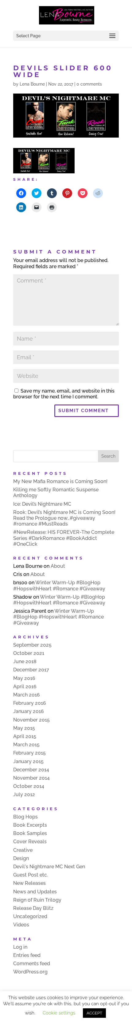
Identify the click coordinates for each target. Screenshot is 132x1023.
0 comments (89, 84)
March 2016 (26, 695)
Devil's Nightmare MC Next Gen (49, 867)
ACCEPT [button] (94, 1013)
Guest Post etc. (30, 875)
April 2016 (25, 686)
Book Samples (30, 833)
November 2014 (31, 778)
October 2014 (28, 786)
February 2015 (29, 753)
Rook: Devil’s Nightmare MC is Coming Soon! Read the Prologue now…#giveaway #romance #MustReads (64, 518)
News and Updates (35, 892)
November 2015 (31, 720)
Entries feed (27, 955)
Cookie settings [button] (59, 1013)
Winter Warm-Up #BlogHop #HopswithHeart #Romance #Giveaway (59, 585)
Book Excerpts (30, 825)
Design (21, 858)
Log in (20, 947)
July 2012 (24, 794)
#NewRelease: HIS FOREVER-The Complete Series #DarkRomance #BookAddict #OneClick (63, 538)
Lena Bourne (32, 84)
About (58, 566)
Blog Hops (25, 817)
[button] (44, 160)
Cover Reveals (30, 841)
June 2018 (25, 661)
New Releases (29, 883)
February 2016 (29, 703)
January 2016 (28, 711)
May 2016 (24, 678)
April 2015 (24, 736)
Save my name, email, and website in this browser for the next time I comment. (64, 394)
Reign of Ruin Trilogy (37, 900)
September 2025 (32, 645)
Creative (23, 850)
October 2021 (28, 653)
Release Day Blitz (33, 908)
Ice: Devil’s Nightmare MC (42, 504)
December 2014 (31, 770)
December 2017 (31, 670)
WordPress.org (30, 972)
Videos (21, 925)
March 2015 (26, 745)
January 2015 (28, 761)
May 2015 (24, 728)
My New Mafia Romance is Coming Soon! (60, 481)
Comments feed (31, 963)
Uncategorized (30, 916)
